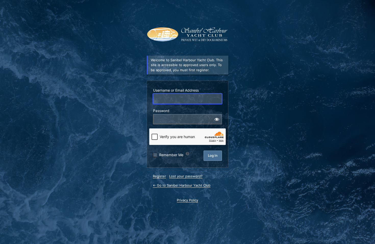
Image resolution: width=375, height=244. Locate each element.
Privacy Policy (187, 200)
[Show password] (217, 119)
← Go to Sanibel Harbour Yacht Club (181, 185)
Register (159, 176)
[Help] (187, 154)
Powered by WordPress (187, 34)
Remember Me (171, 155)
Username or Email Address (176, 90)
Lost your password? (186, 176)
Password (161, 110)
